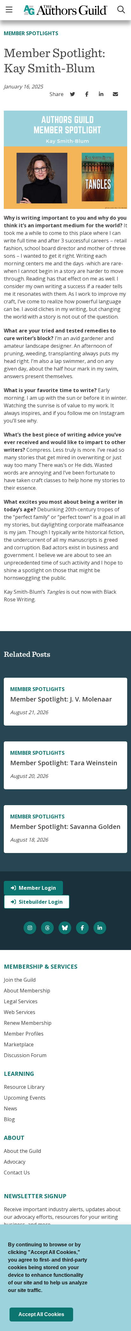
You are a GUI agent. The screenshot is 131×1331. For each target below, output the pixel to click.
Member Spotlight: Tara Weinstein (63, 763)
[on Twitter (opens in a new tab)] (74, 94)
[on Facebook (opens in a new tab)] (88, 94)
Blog (9, 1119)
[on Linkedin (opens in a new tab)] (103, 94)
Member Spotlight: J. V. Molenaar (61, 699)
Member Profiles (24, 1033)
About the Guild (22, 1150)
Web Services (19, 1012)
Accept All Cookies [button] (41, 1314)
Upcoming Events (24, 1097)
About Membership (27, 990)
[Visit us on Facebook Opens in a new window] (83, 927)
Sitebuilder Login (41, 901)
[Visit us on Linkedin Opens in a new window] (100, 927)
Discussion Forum (25, 1055)
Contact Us (17, 1172)
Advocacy (14, 1161)
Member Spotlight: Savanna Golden (65, 826)
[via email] (117, 94)
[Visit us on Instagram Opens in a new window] (31, 927)
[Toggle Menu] (10, 10)
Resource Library (24, 1086)
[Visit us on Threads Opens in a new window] (48, 927)
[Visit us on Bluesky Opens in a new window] (66, 927)
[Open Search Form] (121, 10)
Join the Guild (20, 979)
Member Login (37, 887)
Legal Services (21, 1001)
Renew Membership (28, 1022)
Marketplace (19, 1044)
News (10, 1108)
